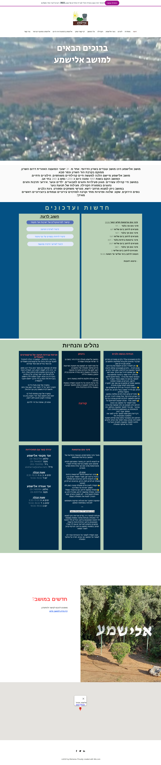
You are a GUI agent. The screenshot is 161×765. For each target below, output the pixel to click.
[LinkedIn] (84, 751)
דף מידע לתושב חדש (58, 611)
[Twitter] (80, 751)
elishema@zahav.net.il (36, 467)
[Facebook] (76, 751)
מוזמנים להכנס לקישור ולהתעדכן (54, 608)
